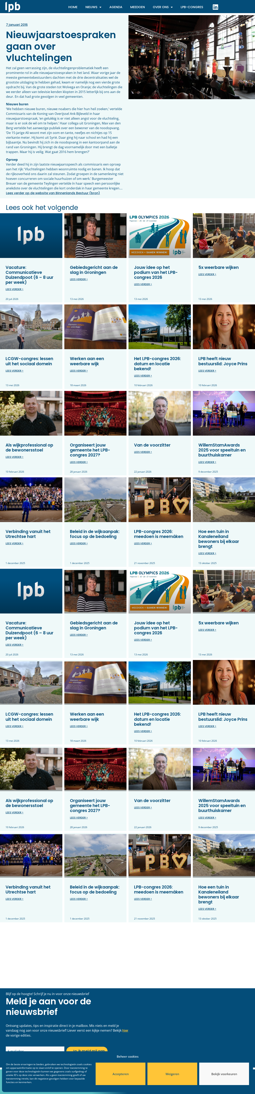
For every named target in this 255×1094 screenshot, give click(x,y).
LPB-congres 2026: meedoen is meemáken (158, 534)
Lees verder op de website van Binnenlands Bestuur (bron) (53, 193)
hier (125, 1030)
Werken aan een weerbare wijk (87, 361)
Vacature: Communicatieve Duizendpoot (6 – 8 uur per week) (29, 275)
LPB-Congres (192, 7)
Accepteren (121, 1074)
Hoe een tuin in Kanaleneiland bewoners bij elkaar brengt (218, 539)
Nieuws (91, 7)
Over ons (161, 7)
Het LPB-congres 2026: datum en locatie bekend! (157, 363)
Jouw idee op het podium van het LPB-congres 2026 (156, 272)
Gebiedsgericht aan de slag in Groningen (94, 270)
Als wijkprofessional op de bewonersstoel (29, 447)
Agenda (115, 7)
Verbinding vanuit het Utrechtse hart (28, 534)
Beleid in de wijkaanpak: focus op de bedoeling (95, 534)
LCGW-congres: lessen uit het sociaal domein (29, 361)
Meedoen (137, 7)
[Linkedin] (215, 7)
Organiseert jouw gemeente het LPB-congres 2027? (90, 450)
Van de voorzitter (152, 445)
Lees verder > (15, 289)
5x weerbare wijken (218, 267)
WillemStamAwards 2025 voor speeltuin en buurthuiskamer (222, 450)
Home (72, 7)
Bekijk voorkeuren (224, 1074)
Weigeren (172, 1074)
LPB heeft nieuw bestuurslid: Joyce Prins (222, 361)
